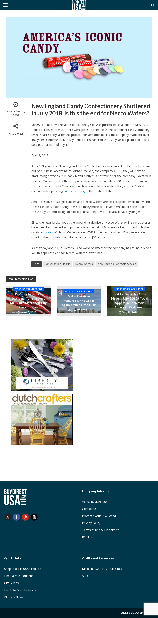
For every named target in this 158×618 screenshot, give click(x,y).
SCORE (86, 576)
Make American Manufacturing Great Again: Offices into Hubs (79, 300)
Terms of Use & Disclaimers (101, 530)
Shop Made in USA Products (22, 569)
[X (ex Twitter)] (7, 517)
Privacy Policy (91, 523)
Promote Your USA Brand (99, 516)
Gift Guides (11, 583)
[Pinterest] (25, 517)
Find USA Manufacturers (20, 590)
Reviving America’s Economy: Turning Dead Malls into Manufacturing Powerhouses (28, 300)
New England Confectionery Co (117, 264)
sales (49, 232)
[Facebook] (16, 517)
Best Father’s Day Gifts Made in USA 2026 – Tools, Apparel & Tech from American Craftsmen (129, 300)
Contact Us (89, 509)
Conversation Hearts (57, 264)
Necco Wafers (84, 264)
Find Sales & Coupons (18, 576)
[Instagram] (34, 517)
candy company (74, 191)
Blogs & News (13, 597)
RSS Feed (88, 537)
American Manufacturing (28, 288)
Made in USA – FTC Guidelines (102, 569)
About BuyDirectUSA (95, 502)
